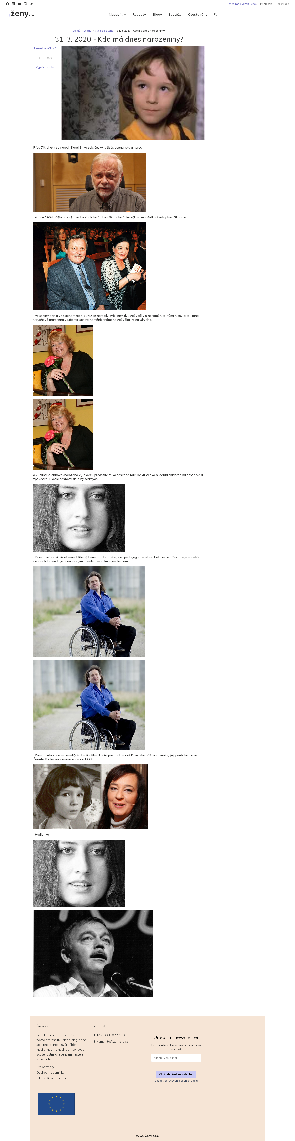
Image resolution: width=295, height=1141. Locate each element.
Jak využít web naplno (52, 1078)
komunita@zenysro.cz (112, 1041)
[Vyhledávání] (215, 14)
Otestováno (198, 14)
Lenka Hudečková (45, 48)
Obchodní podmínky (50, 1072)
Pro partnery (45, 1067)
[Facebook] (7, 3)
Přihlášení (266, 3)
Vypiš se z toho (104, 30)
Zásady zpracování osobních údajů (176, 1080)
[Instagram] (25, 3)
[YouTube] (19, 3)
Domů (76, 30)
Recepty (139, 14)
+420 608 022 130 (111, 1035)
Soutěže (175, 14)
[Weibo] (31, 3)
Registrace (282, 3)
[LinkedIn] (13, 3)
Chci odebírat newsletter (176, 1074)
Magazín (116, 14)
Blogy (157, 14)
